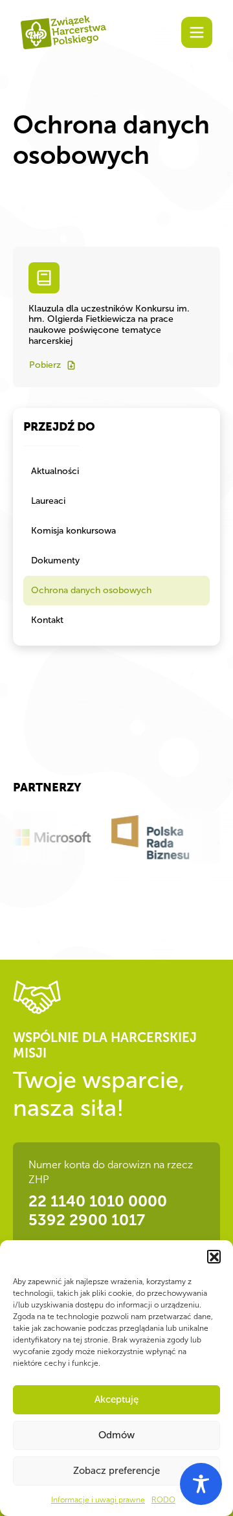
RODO (163, 1499)
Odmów (116, 1435)
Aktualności (55, 471)
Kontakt (47, 620)
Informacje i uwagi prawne (98, 1499)
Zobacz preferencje (116, 1470)
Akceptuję (116, 1399)
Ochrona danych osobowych (91, 590)
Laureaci (48, 500)
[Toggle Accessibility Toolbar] (201, 1484)
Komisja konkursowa (73, 530)
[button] (213, 1256)
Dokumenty (55, 560)
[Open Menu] (196, 32)
